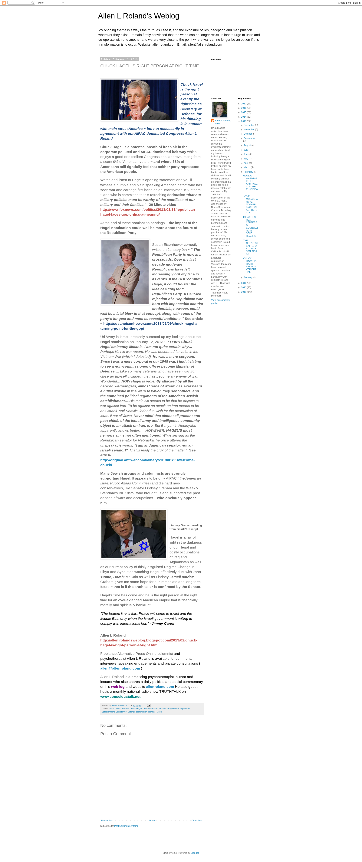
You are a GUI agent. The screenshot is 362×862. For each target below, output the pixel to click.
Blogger (195, 853)
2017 (244, 103)
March (247, 167)
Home (152, 820)
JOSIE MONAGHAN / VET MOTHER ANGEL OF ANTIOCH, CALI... (250, 204)
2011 (244, 287)
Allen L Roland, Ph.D (223, 122)
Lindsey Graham (150, 708)
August (248, 145)
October (248, 134)
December (249, 125)
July (246, 150)
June (246, 154)
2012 (244, 283)
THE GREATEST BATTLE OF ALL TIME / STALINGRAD (250, 247)
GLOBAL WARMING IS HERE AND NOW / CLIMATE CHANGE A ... (250, 183)
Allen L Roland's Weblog (138, 16)
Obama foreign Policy (169, 708)
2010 (244, 292)
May (246, 158)
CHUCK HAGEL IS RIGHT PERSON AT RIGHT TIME (249, 265)
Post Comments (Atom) (126, 826)
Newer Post (107, 820)
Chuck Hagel (136, 708)
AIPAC (112, 708)
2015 (244, 112)
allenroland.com (160, 687)
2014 (244, 117)
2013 (244, 121)
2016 (244, 108)
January (248, 277)
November (249, 129)
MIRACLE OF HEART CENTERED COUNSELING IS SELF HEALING (250, 227)
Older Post (197, 820)
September (249, 138)
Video (159, 712)
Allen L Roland (122, 708)
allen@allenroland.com (120, 668)
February (249, 172)
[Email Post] (148, 705)
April (246, 163)
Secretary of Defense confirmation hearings (136, 712)
